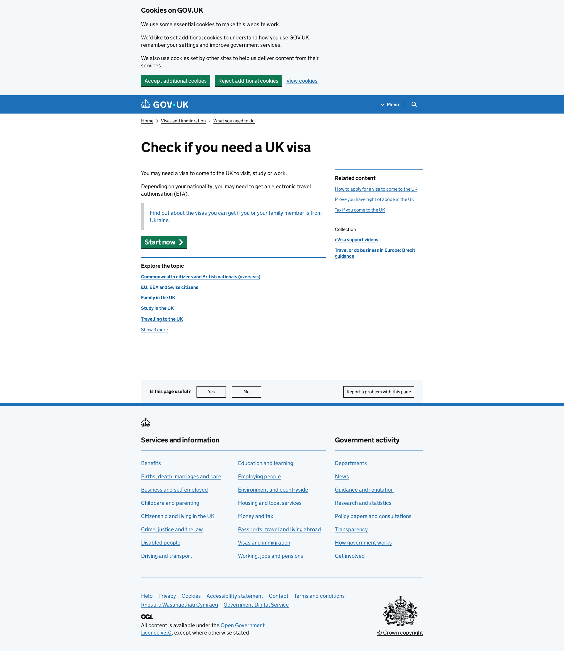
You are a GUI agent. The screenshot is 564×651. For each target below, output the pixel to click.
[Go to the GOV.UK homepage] (165, 104)
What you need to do (234, 121)
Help (147, 595)
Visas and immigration (183, 121)
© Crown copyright (400, 632)
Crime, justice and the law (172, 529)
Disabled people (160, 542)
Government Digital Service (256, 604)
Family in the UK (158, 297)
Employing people (259, 476)
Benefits (151, 463)
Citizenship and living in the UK (177, 516)
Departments (351, 463)
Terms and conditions (319, 595)
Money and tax (255, 516)
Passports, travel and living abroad (279, 529)
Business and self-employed (174, 489)
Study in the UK (157, 308)
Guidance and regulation (364, 489)
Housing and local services (270, 503)
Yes (217, 391)
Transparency (351, 529)
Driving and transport (166, 555)
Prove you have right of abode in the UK (374, 199)
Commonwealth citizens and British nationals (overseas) (200, 276)
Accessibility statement (235, 595)
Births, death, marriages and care (181, 476)
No (252, 391)
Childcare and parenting (170, 503)
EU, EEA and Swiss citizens (169, 287)
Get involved (350, 555)
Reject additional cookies (248, 80)
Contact (278, 595)
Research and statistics (363, 503)
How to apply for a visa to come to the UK (376, 189)
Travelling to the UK (162, 319)
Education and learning (265, 463)
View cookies (302, 81)
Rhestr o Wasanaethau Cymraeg (179, 604)
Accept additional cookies (176, 80)
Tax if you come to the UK (360, 210)
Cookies (191, 595)
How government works (363, 542)
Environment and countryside (273, 489)
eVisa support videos (356, 239)
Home (147, 121)
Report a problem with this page (379, 391)
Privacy (167, 595)
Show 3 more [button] (154, 329)
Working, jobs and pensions (270, 555)
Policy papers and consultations (373, 516)
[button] (164, 242)
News (342, 476)
